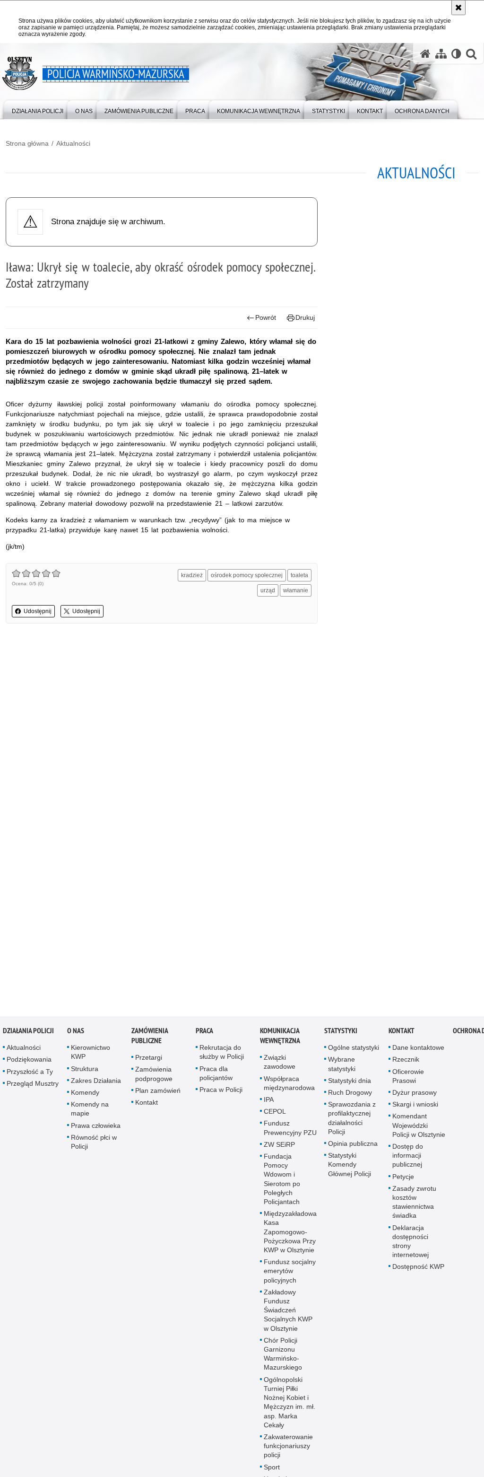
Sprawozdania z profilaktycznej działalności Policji (352, 1121)
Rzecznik (405, 1062)
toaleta (299, 575)
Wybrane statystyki (341, 1067)
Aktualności (73, 143)
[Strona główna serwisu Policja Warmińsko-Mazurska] (425, 54)
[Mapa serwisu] (441, 54)
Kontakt (146, 1105)
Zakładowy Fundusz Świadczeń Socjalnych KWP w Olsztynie (288, 1314)
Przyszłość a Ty (30, 1075)
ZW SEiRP (279, 1148)
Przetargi (148, 1060)
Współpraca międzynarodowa (289, 1086)
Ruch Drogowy (350, 1095)
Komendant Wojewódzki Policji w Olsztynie (418, 1128)
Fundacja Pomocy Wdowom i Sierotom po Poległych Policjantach (282, 1182)
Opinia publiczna (353, 1147)
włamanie (295, 590)
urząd (267, 590)
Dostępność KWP (418, 1270)
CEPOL (275, 1114)
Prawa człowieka (96, 1129)
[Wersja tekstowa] (456, 54)
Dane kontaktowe (418, 1051)
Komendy (85, 1095)
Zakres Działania (96, 1084)
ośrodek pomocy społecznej (247, 575)
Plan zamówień (158, 1094)
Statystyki (340, 1034)
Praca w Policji (220, 1093)
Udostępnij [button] (38, 611)
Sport (272, 1470)
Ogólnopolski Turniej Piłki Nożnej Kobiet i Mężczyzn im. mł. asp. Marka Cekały (289, 1405)
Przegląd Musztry (33, 1086)
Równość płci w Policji (94, 1145)
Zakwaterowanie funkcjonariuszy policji (288, 1449)
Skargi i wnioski (415, 1107)
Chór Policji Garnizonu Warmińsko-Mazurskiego (283, 1357)
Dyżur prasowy (414, 1095)
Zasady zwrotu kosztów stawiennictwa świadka (414, 1205)
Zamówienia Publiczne (149, 1039)
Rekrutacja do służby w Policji (221, 1055)
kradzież (192, 575)
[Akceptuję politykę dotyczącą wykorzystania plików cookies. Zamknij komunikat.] (458, 7)
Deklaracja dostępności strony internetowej (410, 1244)
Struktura (84, 1072)
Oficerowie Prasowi (408, 1079)
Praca (204, 1034)
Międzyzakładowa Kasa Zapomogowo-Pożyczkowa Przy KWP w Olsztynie (290, 1235)
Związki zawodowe (279, 1065)
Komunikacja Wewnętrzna (280, 1039)
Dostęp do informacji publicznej (407, 1158)
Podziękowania (29, 1062)
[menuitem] (37, 109)
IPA (269, 1103)
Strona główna (27, 143)
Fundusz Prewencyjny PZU (290, 1131)
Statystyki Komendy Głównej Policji (349, 1167)
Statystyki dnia (349, 1084)
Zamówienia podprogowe (154, 1077)
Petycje (403, 1180)
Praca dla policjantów (216, 1076)
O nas (75, 1034)
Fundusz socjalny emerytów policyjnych (290, 1274)
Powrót (265, 317)
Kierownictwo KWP (90, 1055)
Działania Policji (28, 1034)
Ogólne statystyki (353, 1051)
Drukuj (305, 317)
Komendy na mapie (90, 1112)
